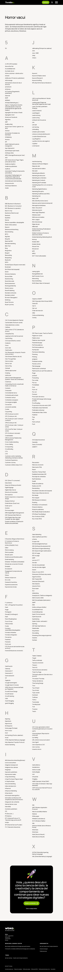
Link (33, 122)
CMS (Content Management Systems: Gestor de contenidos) (14, 378)
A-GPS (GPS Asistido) (11, 64)
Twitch (34, 711)
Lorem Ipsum (35, 146)
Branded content (10, 295)
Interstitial (8, 806)
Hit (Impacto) (8, 726)
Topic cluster (36, 692)
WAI (33, 805)
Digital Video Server (10, 490)
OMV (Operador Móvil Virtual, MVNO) (42, 301)
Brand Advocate (9, 281)
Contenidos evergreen (11, 400)
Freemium (8, 639)
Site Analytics (36, 584)
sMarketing (35, 593)
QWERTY (34, 447)
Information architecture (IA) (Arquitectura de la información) (14, 798)
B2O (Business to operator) (13, 208)
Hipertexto (8, 721)
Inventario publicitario (11, 809)
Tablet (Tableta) (37, 656)
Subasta (34, 638)
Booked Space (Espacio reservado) (15, 265)
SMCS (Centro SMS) (38, 598)
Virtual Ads (35, 777)
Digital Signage (9, 487)
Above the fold (9, 66)
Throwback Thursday (38, 678)
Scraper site (35, 541)
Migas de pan (36, 224)
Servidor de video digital (38, 567)
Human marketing (10, 744)
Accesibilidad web (10, 69)
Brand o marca (9, 288)
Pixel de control (36, 364)
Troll (33, 707)
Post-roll (34, 389)
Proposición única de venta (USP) (41, 405)
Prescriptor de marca (38, 396)
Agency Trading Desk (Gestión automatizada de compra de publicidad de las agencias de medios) (13, 107)
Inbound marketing (10, 784)
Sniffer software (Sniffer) (39, 607)
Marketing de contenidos (39, 178)
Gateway (7, 668)
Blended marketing (10, 243)
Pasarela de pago (37, 342)
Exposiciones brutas (11, 587)
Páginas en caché (37, 335)
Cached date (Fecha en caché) (14, 322)
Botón (7, 272)
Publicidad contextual (38, 410)
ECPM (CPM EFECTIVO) (11, 545)
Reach (34, 469)
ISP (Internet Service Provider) (13, 825)
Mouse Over (35, 246)
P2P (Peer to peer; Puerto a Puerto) (42, 333)
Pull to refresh (36, 422)
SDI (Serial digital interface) (39, 544)
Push (33, 424)
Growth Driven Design (11, 691)
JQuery (34, 58)
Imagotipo (8, 769)
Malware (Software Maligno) (40, 164)
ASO (6, 157)
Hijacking (7, 719)
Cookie (7, 409)
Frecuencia (8, 637)
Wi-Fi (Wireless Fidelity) (38, 821)
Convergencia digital (11, 402)
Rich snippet (35, 498)
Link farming (35, 127)
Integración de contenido (12, 802)
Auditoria (7, 169)
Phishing (34, 357)
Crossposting (9, 447)
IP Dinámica (8, 816)
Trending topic (36, 704)
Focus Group (8, 621)
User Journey (36, 747)
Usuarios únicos (36, 749)
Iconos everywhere (10, 762)
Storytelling (35, 633)
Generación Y (9, 671)
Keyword (34, 73)
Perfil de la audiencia (38, 347)
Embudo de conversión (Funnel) (14, 564)
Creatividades (9, 435)
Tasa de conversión (37, 663)
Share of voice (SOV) (38, 572)
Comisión (7, 388)
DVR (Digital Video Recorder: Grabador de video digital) (13, 518)
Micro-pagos (36, 219)
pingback (34, 359)
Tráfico (34, 700)
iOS (6, 811)
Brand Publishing (9, 290)
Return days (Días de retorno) (40, 493)
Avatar (7, 188)
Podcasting (35, 378)
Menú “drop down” (37, 208)
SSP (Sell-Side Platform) (39, 626)
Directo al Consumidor (11, 492)
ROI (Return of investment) (39, 505)
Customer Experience (11, 460)
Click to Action (9, 361)
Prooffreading (36, 403)
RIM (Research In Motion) (39, 500)
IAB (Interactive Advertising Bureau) (15, 760)
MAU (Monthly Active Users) (40, 201)
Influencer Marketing (11, 791)
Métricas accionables (38, 217)
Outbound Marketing (38, 315)
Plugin (34, 373)
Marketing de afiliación (38, 173)
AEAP (6, 98)
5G (6, 48)
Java (33, 51)
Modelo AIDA (35, 242)
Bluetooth (8, 260)
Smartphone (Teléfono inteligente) (42, 595)
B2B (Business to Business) (13, 204)
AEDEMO (7, 100)
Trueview (34, 709)
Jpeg (33, 55)
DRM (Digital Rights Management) (14, 513)
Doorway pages (9, 510)
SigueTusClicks (36, 577)
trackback (35, 695)
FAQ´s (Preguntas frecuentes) (14, 605)
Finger (7, 609)
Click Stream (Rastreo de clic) (13, 356)
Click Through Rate (10, 359)
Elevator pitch (9, 555)
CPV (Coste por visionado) (12, 433)
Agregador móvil (9, 115)
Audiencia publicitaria (11, 166)
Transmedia (35, 702)
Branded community (10, 293)
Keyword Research (37, 78)
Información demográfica (12, 795)
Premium (34, 394)
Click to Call (8, 363)
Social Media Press (37, 609)
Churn (7, 345)
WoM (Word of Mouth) (38, 837)
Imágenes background (11, 765)
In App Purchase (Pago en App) (14, 779)
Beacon (7, 227)
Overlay (34, 317)
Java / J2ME (35, 53)
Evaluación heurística (11, 582)
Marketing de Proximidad (39, 182)
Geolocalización (9, 675)
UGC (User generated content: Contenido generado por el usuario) (42, 728)
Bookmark (8, 267)
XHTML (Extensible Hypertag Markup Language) (40, 853)
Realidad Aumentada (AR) (39, 474)
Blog (6, 248)
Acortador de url (9, 71)
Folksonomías (9, 624)
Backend (7, 215)
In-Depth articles (10, 781)
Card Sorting (8, 338)
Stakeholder (35, 628)
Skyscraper (35, 588)
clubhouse (8, 375)
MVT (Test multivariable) (39, 256)
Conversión (8, 404)
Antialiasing (8, 137)
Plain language (36, 366)
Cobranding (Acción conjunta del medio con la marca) (14, 385)
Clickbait (7, 368)
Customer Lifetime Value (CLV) (13, 465)
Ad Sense (7, 89)
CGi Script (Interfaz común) (13, 341)
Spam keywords (36, 616)
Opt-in (34, 306)
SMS (33, 605)
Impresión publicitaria (11, 772)
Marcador (35, 171)
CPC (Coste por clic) (11, 416)
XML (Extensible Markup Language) (42, 856)
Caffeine (7, 327)
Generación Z (9, 673)
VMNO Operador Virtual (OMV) (40, 781)
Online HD (35, 303)
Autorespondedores (11, 186)
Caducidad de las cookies (12, 325)
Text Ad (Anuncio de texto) (39, 670)
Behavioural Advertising (11, 229)
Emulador (7, 566)
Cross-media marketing (11, 442)
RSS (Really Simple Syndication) (41, 512)
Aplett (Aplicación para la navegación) (12, 145)
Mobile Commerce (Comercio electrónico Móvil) (40, 234)
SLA (33, 591)
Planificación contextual (39, 368)
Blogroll (7, 253)
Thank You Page (36, 672)
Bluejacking (8, 258)
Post (33, 387)
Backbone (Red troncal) (12, 213)
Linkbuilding (35, 129)
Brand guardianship (10, 286)
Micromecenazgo (37, 222)
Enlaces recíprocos (10, 577)
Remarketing (35, 488)
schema (34, 539)
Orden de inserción (37, 310)
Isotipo (7, 822)
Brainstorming (9, 279)
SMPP (33, 602)
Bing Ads (7, 239)
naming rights (36, 271)
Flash (6, 616)
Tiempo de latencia (37, 681)
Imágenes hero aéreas (11, 767)
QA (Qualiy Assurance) (38, 440)
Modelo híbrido (36, 244)
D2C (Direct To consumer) (12, 480)
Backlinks (7, 218)
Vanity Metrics (36, 765)
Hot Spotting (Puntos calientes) (14, 735)
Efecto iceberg (9, 550)
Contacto (45, 2)
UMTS (34, 731)
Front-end (8, 644)
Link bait (34, 125)
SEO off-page (36, 553)
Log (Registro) (36, 139)
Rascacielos (35, 462)
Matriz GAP (35, 198)
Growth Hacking (9, 696)
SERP (33, 558)
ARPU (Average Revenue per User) (15, 155)
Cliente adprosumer (10, 370)
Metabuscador (36, 215)
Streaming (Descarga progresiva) (41, 635)
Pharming (34, 354)
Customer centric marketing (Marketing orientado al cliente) (14, 457)
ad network (8, 87)
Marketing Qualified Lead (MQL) (41, 194)
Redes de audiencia (37, 483)
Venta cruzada (36, 769)
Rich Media (35, 495)
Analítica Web (9, 124)
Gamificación (8, 666)
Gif (6, 678)
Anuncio (7, 139)
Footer (7, 626)
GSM (6, 698)
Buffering (7, 300)
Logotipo (34, 143)
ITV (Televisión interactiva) (12, 827)
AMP (6, 122)
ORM (33, 313)
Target (34, 658)
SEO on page (35, 555)
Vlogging (34, 779)
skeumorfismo (36, 586)
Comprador (8, 390)
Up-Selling (35, 737)
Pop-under (35, 380)
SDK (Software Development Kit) (41, 546)
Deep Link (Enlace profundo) (13, 485)
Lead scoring (35, 117)
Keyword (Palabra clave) (39, 76)
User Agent (35, 742)
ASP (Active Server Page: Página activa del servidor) (14, 161)
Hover (6, 737)
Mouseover (35, 249)
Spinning (34, 624)
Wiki (33, 823)
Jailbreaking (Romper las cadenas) (42, 48)
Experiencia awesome (11, 584)
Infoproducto (9, 793)
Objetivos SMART (37, 299)
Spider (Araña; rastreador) (39, 621)
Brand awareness (10, 283)
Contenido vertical (10, 397)
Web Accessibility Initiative (39, 811)
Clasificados (8, 350)
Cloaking (7, 373)
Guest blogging (9, 701)
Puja (33, 417)
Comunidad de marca (11, 393)
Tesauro (34, 665)
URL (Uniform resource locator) (41, 740)
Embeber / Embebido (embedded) (14, 562)
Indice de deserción (10, 786)
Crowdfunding (9, 449)
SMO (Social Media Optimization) (41, 600)
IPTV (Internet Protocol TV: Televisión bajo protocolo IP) (13, 819)
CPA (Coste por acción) (12, 414)
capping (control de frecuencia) (14, 336)
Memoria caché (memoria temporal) (42, 203)
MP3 (33, 251)
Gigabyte (7, 680)
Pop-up (34, 382)
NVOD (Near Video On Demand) (41, 283)
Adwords (7, 95)
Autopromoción (9, 183)
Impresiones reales (10, 774)
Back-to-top (8, 211)
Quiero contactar (31, 903)
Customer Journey (10, 462)
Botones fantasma (10, 274)
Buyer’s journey (9, 304)
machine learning (37, 161)
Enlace (7, 575)
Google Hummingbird (11, 683)
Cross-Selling (9, 444)
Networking (35, 278)
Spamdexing (35, 619)
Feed (6, 607)
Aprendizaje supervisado (12, 150)
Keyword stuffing (37, 80)
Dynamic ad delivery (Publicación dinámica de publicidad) (14, 522)
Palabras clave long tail (38, 340)
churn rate (8, 348)
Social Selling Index (37, 612)
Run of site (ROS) (37, 519)
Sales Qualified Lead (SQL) (39, 537)
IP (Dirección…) (9, 814)
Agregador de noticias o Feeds (13, 112)
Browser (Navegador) (11, 297)
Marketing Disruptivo (38, 191)
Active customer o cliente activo (14, 73)
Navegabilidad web (37, 274)
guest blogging (9, 703)
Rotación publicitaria (38, 509)
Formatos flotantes (10, 632)
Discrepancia (9, 494)
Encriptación (8, 569)
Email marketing (9, 559)
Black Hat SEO (9, 241)
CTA (6, 451)
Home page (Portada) (11, 728)
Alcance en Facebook (11, 117)
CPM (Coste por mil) (11, 423)
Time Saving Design (37, 683)
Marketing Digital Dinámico (39, 189)
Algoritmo (8, 119)
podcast (34, 375)
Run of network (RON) (38, 516)
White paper (35, 816)
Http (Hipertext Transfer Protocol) (15, 742)
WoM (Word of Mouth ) (38, 834)
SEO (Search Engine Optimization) (41, 551)
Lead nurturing (36, 115)
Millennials (35, 226)
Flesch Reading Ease (11, 619)
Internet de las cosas (11, 804)
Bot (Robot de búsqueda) (12, 269)
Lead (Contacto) (37, 110)
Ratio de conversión (37, 465)
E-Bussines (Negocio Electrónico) (14, 539)
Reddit (34, 481)
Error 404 (7, 580)
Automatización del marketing (13, 181)
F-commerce (8, 602)
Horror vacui (8, 730)
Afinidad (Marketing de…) (12, 102)
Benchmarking (9, 232)
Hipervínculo (8, 723)
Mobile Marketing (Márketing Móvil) (42, 237)
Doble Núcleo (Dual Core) (12, 503)
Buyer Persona (9, 302)
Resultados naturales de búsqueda (42, 491)
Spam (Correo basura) (38, 614)
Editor (6, 548)
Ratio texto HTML (37, 467)
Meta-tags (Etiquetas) (38, 212)
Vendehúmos (36, 767)
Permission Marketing (38, 352)
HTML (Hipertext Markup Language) (15, 740)
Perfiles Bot (35, 350)
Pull (33, 419)
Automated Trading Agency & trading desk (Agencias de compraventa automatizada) (13, 176)
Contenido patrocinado (11, 395)
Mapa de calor (36, 166)
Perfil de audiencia (37, 345)
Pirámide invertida (37, 361)
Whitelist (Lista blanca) (38, 818)
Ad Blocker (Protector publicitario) (14, 78)
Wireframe (35, 830)
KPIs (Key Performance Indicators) (41, 83)
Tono (33, 685)
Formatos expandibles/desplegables (12, 629)
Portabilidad (35, 385)
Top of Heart (35, 688)
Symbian (34, 640)
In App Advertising (10, 777)
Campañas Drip (9, 334)
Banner (7, 220)
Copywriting (8, 411)
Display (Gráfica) (10, 501)
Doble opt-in (8, 506)
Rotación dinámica (37, 507)
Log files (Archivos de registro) (41, 141)
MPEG (34, 253)
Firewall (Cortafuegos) (11, 614)
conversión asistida (10, 407)
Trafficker (35, 697)
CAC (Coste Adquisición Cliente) (14, 320)
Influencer (8, 788)
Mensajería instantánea (38, 205)
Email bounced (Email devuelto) (14, 557)
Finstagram (8, 612)
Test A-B (34, 667)
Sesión (34, 570)
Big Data (7, 236)
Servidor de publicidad (38, 565)
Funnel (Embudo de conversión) (14, 650)
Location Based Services (39, 136)
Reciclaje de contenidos (39, 476)
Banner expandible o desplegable (14, 222)
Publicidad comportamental (40, 408)
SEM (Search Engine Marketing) (41, 548)
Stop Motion (35, 631)
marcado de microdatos (39, 168)
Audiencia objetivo (10, 164)
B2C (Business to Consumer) (13, 206)
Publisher (34, 415)
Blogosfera (8, 250)
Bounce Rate (8, 276)
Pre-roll (34, 392)
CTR (6, 454)
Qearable (34, 442)
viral (33, 774)
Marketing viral (36, 196)
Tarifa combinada (37, 660)
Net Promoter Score (38, 276)
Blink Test (8, 246)
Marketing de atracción (38, 175)
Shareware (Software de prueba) (41, 574)
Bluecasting (8, 255)
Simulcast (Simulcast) (38, 581)
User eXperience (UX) (38, 744)
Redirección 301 (36, 486)
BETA (6, 234)
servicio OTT (36, 560)
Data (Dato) (8, 483)
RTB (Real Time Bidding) (39, 514)
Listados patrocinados (38, 132)
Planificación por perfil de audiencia (42, 371)
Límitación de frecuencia (39, 120)
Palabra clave (36, 338)
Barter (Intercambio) (11, 225)
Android (7, 131)
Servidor (34, 562)
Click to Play (8, 366)
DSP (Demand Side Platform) (13, 515)
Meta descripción (37, 210)
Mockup (34, 239)
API (6, 142)
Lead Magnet (36, 113)
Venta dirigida (36, 772)
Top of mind (35, 690)
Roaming (34, 502)
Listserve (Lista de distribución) (41, 134)
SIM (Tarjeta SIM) (37, 579)
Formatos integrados (11, 635)
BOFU (6, 262)
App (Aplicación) (9, 148)
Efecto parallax (9, 552)
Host (6, 733)
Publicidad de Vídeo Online (39, 412)
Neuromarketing (36, 281)
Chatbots (8, 343)
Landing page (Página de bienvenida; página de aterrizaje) (41, 103)
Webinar (34, 814)
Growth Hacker (9, 694)
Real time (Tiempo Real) (39, 472)
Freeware (8, 642)
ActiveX (7, 76)
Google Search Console (12, 685)
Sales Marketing (36, 534)
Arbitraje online (9, 153)
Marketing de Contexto (38, 180)
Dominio (7, 508)
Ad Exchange (8, 80)
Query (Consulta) (37, 444)
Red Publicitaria (36, 479)
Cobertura (8, 382)
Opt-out (34, 308)
